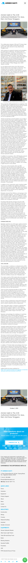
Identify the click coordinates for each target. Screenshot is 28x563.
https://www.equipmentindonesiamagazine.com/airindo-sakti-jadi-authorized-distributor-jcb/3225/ (14, 370)
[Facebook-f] (9, 561)
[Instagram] (5, 561)
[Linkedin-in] (1, 561)
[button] (25, 3)
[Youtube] (16, 561)
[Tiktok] (12, 561)
